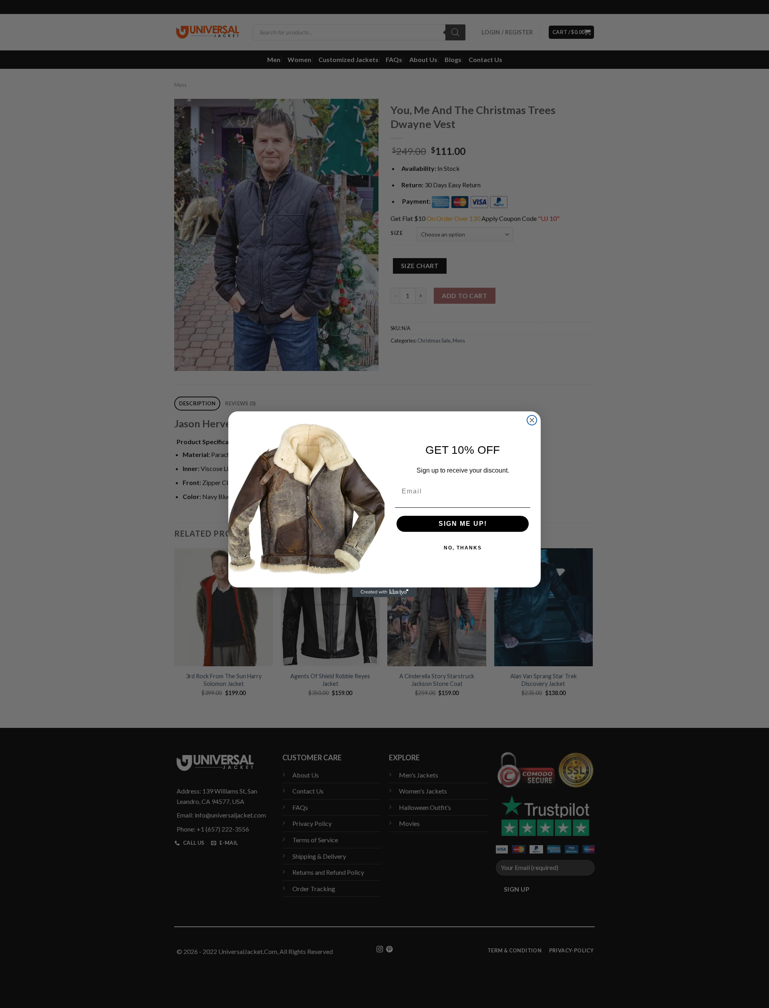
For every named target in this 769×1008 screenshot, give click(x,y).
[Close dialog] (532, 420)
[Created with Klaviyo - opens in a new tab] (384, 592)
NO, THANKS (463, 548)
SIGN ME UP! (463, 523)
